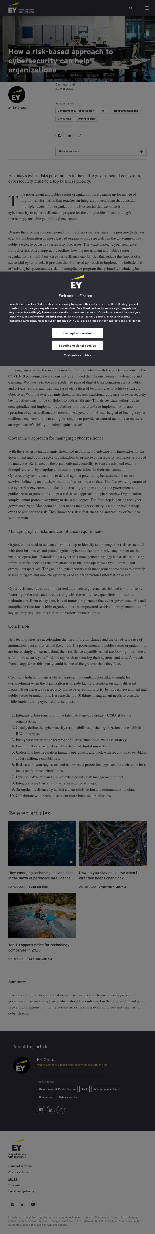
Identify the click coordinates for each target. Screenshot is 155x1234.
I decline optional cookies (77, 345)
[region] (77, 319)
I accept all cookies (77, 333)
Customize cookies (77, 355)
